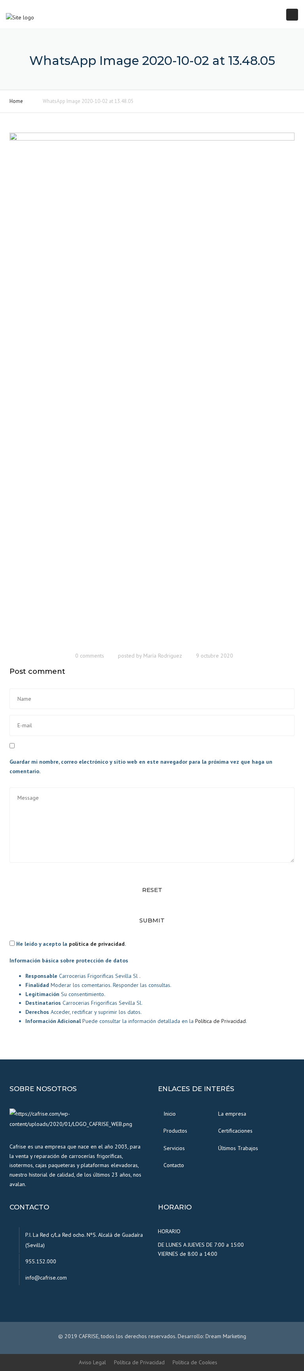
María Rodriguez (162, 655)
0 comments (89, 655)
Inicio (169, 1113)
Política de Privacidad (220, 1021)
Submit (152, 920)
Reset (152, 890)
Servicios (174, 1148)
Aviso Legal (92, 1362)
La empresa (232, 1113)
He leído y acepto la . (70, 943)
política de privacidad (97, 943)
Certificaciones (235, 1130)
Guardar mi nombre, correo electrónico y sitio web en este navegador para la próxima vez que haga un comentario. (141, 766)
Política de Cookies (195, 1362)
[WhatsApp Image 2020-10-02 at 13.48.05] (152, 389)
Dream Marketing (225, 1336)
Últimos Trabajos (238, 1148)
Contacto (173, 1165)
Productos (175, 1130)
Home (16, 101)
